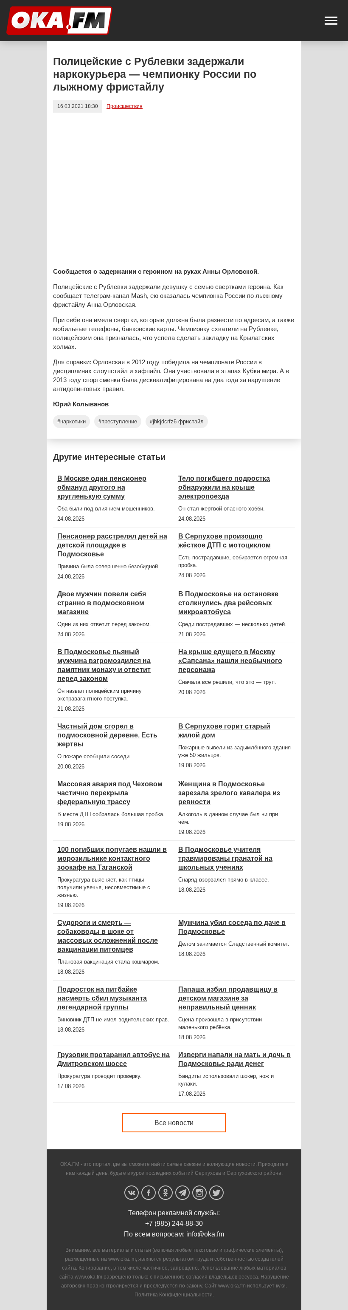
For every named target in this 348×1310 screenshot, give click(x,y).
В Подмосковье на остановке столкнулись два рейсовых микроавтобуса (228, 602)
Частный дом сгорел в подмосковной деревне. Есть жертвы (107, 735)
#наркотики (71, 421)
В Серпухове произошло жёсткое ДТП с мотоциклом (224, 541)
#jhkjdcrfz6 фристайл (177, 421)
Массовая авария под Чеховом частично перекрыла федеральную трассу (110, 792)
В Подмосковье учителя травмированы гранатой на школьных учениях (225, 858)
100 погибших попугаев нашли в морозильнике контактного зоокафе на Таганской (112, 858)
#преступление (117, 421)
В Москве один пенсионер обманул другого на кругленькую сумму (101, 487)
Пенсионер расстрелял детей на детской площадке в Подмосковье (112, 545)
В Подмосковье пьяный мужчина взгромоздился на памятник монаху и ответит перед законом (104, 665)
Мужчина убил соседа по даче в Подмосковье (232, 927)
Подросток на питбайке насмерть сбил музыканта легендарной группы (102, 998)
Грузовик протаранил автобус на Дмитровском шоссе (113, 1059)
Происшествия (125, 106)
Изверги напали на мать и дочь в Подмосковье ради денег (234, 1059)
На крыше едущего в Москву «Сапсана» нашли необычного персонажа (230, 660)
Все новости (174, 1122)
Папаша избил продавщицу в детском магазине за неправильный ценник (228, 998)
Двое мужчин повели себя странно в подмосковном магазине (101, 602)
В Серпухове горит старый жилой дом (224, 731)
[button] (331, 21)
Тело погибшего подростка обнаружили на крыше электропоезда (224, 487)
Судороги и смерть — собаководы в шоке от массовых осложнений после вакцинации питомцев (107, 936)
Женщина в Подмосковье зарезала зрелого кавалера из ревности (229, 792)
